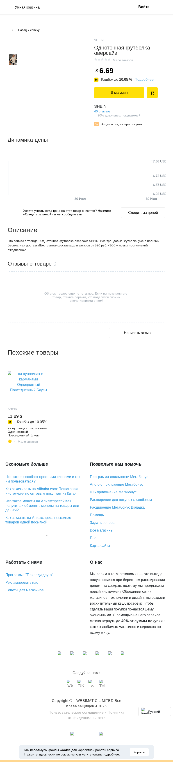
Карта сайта (100, 545)
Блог (94, 538)
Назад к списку (29, 30)
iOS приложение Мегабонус (113, 492)
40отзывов (102, 111)
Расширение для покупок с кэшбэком (121, 500)
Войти (144, 7)
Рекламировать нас (21, 582)
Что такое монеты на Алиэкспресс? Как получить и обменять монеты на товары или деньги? (42, 505)
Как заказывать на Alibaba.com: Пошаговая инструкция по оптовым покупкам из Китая (41, 491)
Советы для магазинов (24, 590)
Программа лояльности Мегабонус (119, 477)
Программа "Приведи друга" (29, 575)
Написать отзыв (137, 333)
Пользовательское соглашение (76, 712)
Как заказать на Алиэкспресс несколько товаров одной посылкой (38, 520)
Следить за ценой (143, 213)
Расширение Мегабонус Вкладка (117, 507)
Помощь (97, 515)
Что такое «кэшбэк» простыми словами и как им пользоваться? (42, 479)
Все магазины (101, 530)
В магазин (119, 92)
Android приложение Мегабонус (116, 484)
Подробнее (144, 79)
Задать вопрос (102, 523)
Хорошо (139, 752)
